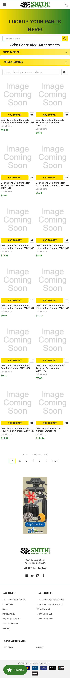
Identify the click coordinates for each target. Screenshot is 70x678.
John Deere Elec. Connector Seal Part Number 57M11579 (15, 366)
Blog (4, 609)
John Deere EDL (44, 614)
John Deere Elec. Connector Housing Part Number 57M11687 (52, 184)
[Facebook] (26, 575)
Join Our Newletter (11, 623)
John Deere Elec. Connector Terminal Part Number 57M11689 (15, 185)
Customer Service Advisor (49, 604)
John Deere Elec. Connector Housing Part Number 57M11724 (17, 121)
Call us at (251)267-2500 (35, 568)
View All (40, 647)
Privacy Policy (8, 614)
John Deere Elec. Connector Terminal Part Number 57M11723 (50, 123)
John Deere (7, 647)
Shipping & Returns (11, 619)
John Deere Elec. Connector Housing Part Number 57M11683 (52, 306)
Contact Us (7, 604)
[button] (64, 72)
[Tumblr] (43, 575)
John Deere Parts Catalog (14, 599)
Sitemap (6, 628)
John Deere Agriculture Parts (50, 599)
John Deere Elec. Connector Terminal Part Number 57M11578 (50, 368)
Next (54, 461)
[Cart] (66, 4)
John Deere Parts (45, 619)
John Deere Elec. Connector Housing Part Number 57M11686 (17, 246)
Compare (31, 114)
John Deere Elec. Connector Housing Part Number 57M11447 (17, 429)
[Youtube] (32, 575)
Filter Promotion (44, 609)
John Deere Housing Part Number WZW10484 (49, 429)
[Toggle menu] (4, 4)
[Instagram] (37, 575)
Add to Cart (15, 115)
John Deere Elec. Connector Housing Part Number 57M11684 (17, 306)
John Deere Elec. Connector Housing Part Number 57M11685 (52, 246)
